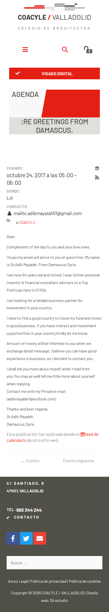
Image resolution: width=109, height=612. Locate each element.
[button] (54, 73)
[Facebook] (13, 538)
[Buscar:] (54, 562)
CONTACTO (25, 517)
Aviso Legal (18, 581)
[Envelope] (39, 538)
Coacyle (27, 222)
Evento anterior (30, 462)
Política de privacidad (48, 581)
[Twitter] (26, 538)
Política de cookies (85, 581)
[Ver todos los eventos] (97, 168)
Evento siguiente (78, 462)
